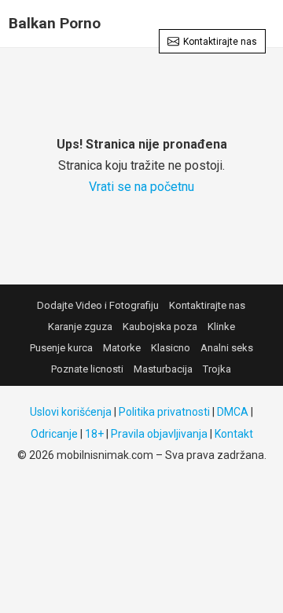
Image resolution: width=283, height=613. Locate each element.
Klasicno (170, 348)
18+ (94, 434)
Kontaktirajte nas (220, 41)
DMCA (232, 412)
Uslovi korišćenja (71, 412)
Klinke (221, 326)
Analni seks (226, 348)
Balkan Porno (55, 23)
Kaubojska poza (160, 326)
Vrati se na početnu (141, 186)
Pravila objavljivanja (159, 434)
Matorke (122, 348)
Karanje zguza (80, 326)
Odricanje (54, 434)
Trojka (217, 369)
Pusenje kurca (61, 348)
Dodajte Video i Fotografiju (98, 305)
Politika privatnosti (164, 412)
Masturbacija (163, 369)
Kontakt (234, 434)
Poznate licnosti (87, 369)
